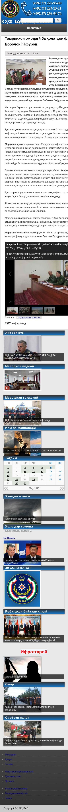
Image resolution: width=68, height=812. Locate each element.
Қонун (8, 759)
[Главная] (10, 17)
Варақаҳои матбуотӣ (16, 793)
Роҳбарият (11, 754)
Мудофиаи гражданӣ (29, 317)
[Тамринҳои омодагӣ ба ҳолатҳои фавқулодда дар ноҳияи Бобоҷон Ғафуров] (26, 85)
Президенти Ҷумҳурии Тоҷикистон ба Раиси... (29, 560)
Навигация (34, 28)
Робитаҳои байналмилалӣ (19, 771)
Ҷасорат (9, 781)
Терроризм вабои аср (16, 676)
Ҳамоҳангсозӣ (12, 776)
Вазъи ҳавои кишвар (16, 788)
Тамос (8, 798)
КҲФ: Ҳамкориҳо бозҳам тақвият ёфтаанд (27, 420)
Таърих (9, 764)
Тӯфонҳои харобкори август (20, 518)
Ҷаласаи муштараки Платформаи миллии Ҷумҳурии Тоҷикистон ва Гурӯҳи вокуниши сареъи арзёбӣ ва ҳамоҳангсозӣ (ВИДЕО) (33, 640)
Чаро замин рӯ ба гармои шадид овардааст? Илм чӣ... (33, 450)
